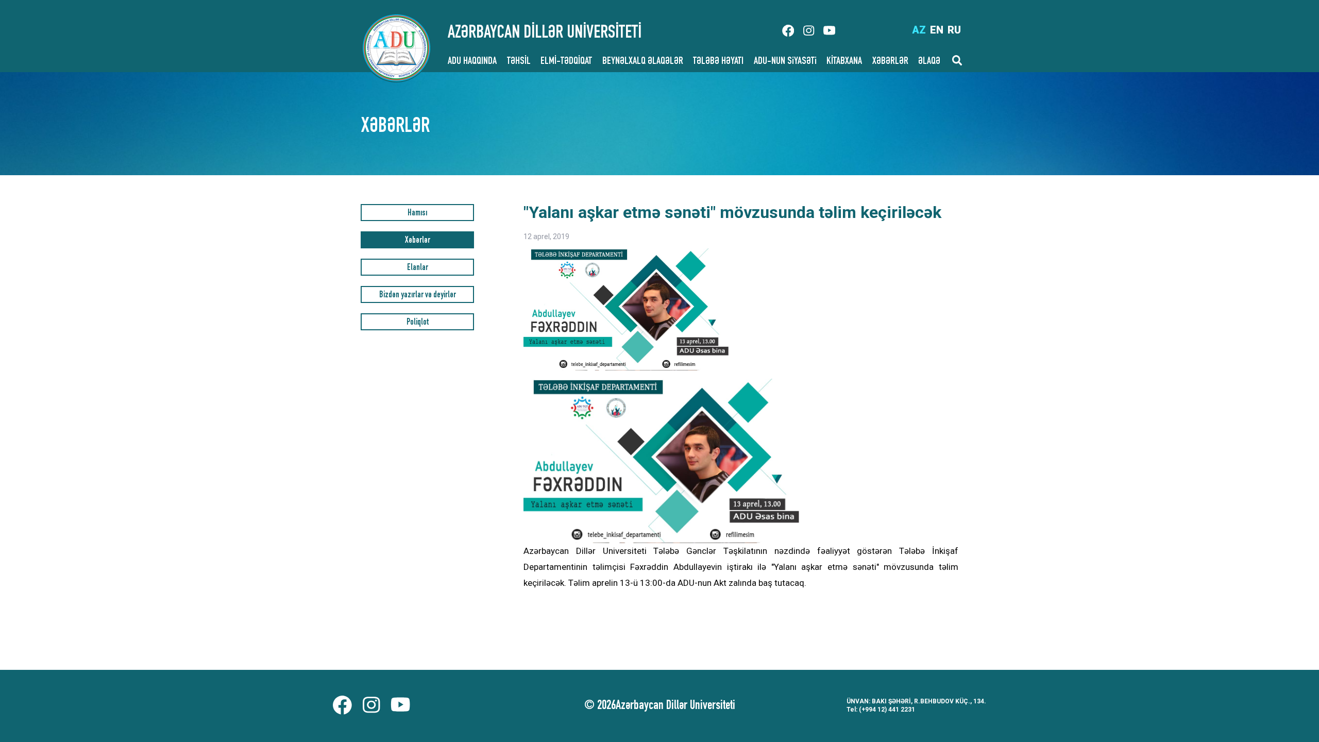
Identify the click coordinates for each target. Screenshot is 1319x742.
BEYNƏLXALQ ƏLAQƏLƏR (642, 62)
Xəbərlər (417, 241)
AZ (919, 30)
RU (954, 30)
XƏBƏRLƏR (890, 62)
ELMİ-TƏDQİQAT (566, 62)
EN (936, 30)
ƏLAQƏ (929, 62)
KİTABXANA (844, 62)
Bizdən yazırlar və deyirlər (417, 295)
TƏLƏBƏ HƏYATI (718, 62)
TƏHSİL (519, 62)
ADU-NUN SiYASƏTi (785, 62)
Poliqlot (418, 322)
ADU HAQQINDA (472, 62)
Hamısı (417, 213)
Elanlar (417, 268)
